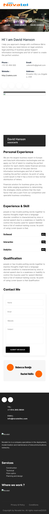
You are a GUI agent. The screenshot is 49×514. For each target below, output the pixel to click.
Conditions (33, 505)
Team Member (20, 25)
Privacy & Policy (18, 505)
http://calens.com (9, 75)
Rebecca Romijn (23, 367)
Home (7, 25)
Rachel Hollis (27, 373)
